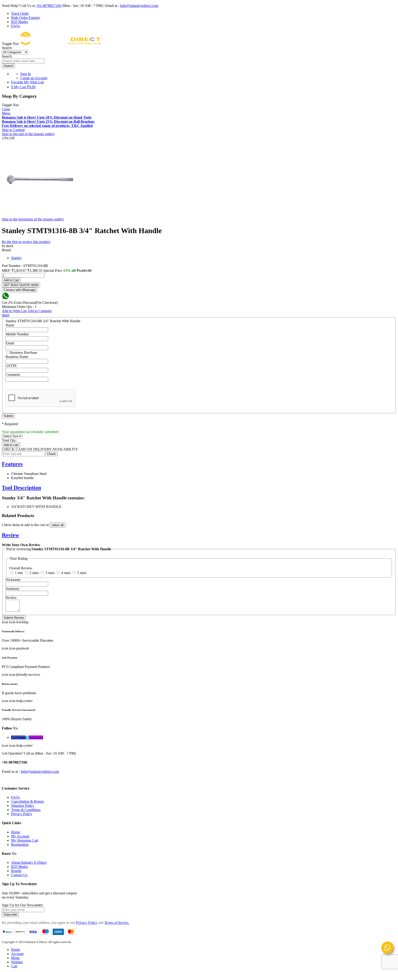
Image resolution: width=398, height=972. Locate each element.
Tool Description (21, 488)
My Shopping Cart (24, 840)
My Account (20, 836)
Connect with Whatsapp (19, 290)
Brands (16, 871)
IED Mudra (19, 22)
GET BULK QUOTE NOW (21, 285)
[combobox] (23, 61)
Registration (20, 844)
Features (12, 464)
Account (17, 954)
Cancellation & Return (27, 801)
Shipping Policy (22, 806)
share (5, 315)
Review (10, 535)
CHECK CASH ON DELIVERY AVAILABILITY (40, 449)
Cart (14, 966)
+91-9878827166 (48, 6)
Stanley (16, 258)
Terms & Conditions (26, 810)
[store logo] (60, 44)
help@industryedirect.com (139, 6)
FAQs (15, 26)
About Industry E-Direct (29, 862)
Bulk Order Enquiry (25, 18)
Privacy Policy (21, 814)
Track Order (20, 13)
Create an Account (33, 78)
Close (6, 109)
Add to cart (11, 445)
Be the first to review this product (26, 242)
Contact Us (19, 875)
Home (15, 832)
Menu (6, 113)
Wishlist (17, 962)
